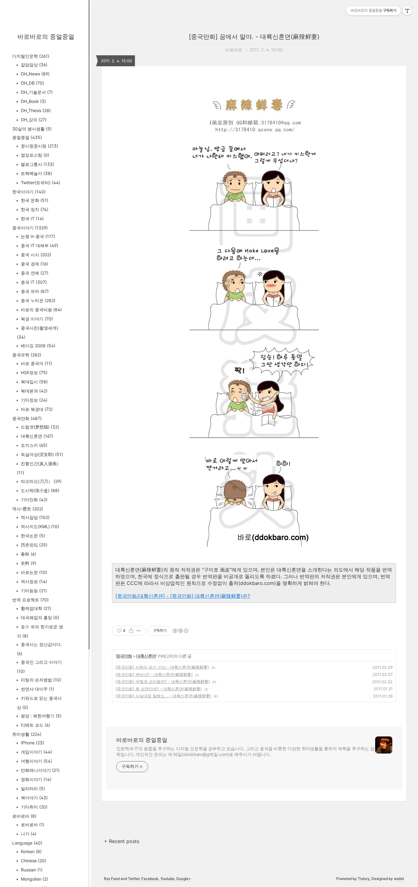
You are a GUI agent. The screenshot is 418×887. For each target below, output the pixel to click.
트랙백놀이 (36, 173)
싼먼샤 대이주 (37, 689)
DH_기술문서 (36, 92)
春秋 (28, 554)
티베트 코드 (35, 725)
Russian (31, 869)
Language (27, 842)
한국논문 (32, 535)
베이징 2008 (37, 345)
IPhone (32, 742)
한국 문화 (34, 200)
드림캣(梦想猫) (39, 426)
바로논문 (33, 572)
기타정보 (33, 400)
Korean (31, 851)
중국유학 (26, 354)
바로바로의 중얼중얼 (45, 36)
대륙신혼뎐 (36, 436)
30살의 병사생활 (32, 128)
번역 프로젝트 (30, 599)
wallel (399, 878)
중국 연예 (34, 273)
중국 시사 (35, 254)
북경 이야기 (36, 318)
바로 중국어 (36, 363)
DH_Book (33, 101)
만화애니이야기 (40, 770)
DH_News (35, 73)
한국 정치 (34, 209)
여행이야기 (36, 761)
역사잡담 (35, 517)
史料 (28, 563)
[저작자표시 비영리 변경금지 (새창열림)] (180, 630)
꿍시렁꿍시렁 (39, 145)
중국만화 (27, 418)
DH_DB (32, 83)
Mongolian (34, 879)
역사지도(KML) (39, 526)
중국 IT (33, 282)
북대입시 (34, 381)
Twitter (134, 878)
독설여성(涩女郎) (41, 454)
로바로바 (24, 816)
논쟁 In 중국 (37, 236)
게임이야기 (36, 751)
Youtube (167, 878)
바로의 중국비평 (41, 309)
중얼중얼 (27, 137)
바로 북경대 (36, 409)
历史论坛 (33, 544)
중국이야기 (30, 227)
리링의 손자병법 (40, 679)
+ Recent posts (121, 841)
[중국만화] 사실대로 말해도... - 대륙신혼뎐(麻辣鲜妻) (163, 695)
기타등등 (33, 590)
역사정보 (33, 581)
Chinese (33, 860)
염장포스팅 (34, 155)
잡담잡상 (33, 64)
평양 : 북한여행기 (41, 715)
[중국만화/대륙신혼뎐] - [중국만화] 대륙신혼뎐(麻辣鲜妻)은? (182, 596)
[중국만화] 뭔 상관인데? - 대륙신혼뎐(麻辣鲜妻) (158, 688)
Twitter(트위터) (40, 182)
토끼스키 (33, 445)
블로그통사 (37, 164)
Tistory (364, 878)
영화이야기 (35, 779)
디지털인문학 (30, 56)
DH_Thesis (35, 110)
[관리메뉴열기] (407, 10)
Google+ (183, 878)
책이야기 (34, 797)
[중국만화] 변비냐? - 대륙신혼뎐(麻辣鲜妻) (154, 674)
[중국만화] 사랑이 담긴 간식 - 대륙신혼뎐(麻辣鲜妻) (162, 667)
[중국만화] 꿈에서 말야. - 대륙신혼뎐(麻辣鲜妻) (254, 36)
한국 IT (32, 218)
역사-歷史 (27, 508)
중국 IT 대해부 (39, 245)
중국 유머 (34, 291)
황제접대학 (35, 608)
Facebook (150, 878)
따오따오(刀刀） (41, 481)
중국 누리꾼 (37, 300)
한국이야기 (29, 191)
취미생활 (26, 734)
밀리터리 (32, 788)
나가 (28, 833)
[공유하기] (131, 630)
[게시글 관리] (139, 630)
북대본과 (33, 390)
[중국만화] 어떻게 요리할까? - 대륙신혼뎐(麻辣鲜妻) (162, 681)
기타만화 (33, 499)
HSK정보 (33, 372)
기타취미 (33, 806)
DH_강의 (33, 119)
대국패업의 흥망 (39, 617)
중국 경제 (34, 263)
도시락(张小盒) (39, 490)
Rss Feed (112, 878)
